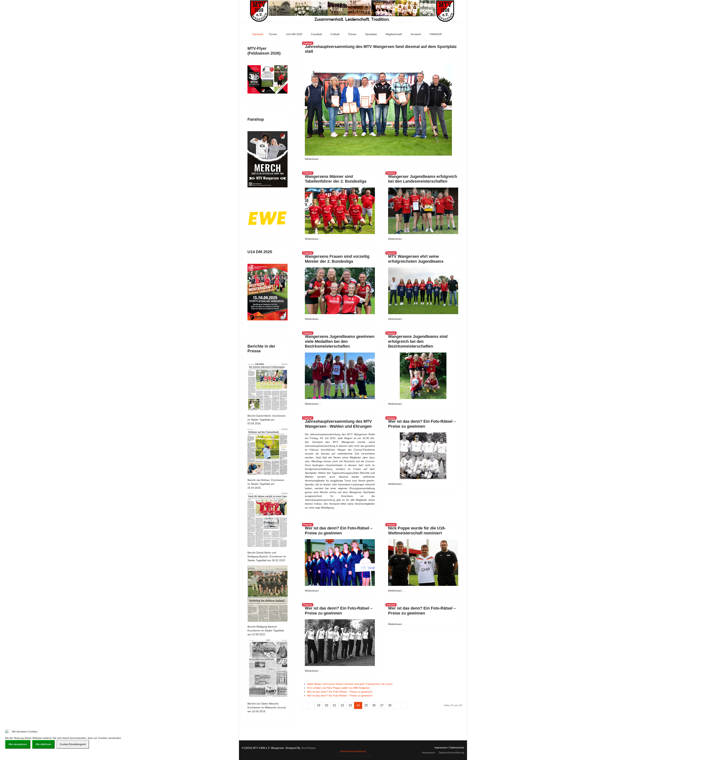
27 (382, 705)
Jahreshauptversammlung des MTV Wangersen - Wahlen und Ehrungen (338, 423)
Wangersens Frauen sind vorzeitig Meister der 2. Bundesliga (337, 258)
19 (318, 705)
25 (366, 705)
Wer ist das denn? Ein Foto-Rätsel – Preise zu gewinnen (422, 423)
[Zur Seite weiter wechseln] (397, 705)
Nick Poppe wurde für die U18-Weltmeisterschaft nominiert (417, 530)
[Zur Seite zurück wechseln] (311, 705)
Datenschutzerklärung (353, 751)
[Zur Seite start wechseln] (304, 705)
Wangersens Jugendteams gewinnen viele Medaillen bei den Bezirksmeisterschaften (339, 341)
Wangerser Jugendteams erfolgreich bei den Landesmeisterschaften (422, 179)
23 (350, 705)
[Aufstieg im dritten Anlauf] (267, 593)
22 (342, 705)
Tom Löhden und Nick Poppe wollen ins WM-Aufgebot (338, 687)
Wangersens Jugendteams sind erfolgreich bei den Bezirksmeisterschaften (418, 341)
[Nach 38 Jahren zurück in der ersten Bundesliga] (267, 520)
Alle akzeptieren (17, 744)
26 (374, 705)
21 (334, 705)
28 (389, 705)
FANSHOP (436, 34)
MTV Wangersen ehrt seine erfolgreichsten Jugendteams (415, 258)
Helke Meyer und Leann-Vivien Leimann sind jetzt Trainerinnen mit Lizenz (350, 683)
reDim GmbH (365, 755)
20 (326, 705)
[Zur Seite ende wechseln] (403, 705)
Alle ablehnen (43, 744)
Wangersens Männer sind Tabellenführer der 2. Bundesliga (335, 179)
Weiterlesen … (313, 158)
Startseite (257, 34)
